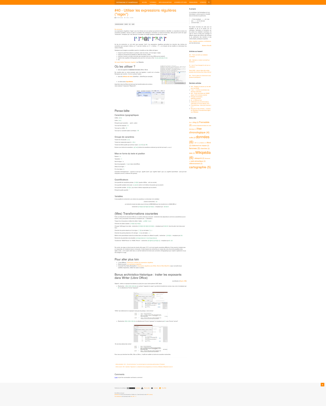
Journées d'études (180, 2)
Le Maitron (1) (203, 143)
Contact (155, 388)
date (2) (192, 153)
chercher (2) (205, 148)
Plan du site (146, 388)
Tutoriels (153, 2)
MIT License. (150, 394)
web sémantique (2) (198, 161)
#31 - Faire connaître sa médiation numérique (198, 55)
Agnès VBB (183, 281)
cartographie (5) (200, 167)
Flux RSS (164, 388)
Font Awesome (118, 396)
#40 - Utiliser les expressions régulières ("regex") (145, 11)
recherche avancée (119, 24)
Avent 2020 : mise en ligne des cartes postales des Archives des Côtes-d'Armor (200, 71)
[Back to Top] (322, 384)
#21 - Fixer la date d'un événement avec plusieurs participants (200, 76)
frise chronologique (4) (199, 130)
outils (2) (192, 137)
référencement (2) (195, 163)
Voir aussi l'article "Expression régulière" (125, 62)
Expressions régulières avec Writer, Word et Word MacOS (153, 266)
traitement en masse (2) (200, 145)
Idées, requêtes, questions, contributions (200, 41)
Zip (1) (191, 122)
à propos (138, 388)
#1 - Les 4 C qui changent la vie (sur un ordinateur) (199, 66)
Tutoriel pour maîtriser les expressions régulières (140, 262)
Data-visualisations (165, 2)
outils (133, 24)
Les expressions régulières (134, 264)
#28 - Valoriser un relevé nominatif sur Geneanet (199, 61)
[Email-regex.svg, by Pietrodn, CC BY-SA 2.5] (151, 39)
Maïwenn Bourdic (206, 45)
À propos (203, 2)
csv (129, 24)
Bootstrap (117, 394)
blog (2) (196, 122)
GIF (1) (196, 143)
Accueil (144, 2)
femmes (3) (195, 148)
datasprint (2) (199, 158)
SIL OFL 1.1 (133, 396)
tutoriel (126, 24)
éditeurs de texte (128, 76)
